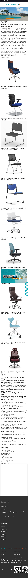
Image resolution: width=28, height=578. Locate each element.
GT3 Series (3, 539)
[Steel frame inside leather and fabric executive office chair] (14, 71)
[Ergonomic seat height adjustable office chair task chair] (14, 223)
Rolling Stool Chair (5, 459)
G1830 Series (4, 526)
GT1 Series (3, 534)
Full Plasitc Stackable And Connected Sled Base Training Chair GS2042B (12, 149)
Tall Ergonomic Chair (5, 456)
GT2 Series (3, 536)
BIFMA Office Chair (5, 461)
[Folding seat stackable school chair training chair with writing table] (14, 163)
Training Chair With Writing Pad (8, 451)
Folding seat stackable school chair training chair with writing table (13, 178)
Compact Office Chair (5, 453)
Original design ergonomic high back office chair (13, 372)
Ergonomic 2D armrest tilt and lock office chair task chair (14, 119)
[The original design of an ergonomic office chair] (14, 252)
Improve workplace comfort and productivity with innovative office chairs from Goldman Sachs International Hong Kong (13, 397)
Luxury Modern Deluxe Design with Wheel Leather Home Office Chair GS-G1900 (13, 312)
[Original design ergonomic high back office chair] (14, 357)
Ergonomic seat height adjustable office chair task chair (14, 238)
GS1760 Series (4, 529)
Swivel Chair (4, 560)
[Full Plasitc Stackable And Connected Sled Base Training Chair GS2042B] (14, 133)
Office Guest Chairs (5, 463)
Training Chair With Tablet (7, 457)
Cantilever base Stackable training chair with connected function (13, 208)
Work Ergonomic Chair (6, 449)
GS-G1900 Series (4, 531)
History (3, 554)
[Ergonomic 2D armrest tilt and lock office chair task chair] (14, 104)
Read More (3, 90)
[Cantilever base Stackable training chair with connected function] (14, 193)
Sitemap (3, 559)
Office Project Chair (5, 454)
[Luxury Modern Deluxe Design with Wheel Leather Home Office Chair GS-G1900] (14, 297)
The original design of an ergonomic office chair (13, 268)
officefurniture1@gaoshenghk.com (9, 516)
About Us (3, 552)
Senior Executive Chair (6, 450)
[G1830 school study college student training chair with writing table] (14, 327)
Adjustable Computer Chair (7, 460)
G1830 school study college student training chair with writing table (13, 342)
